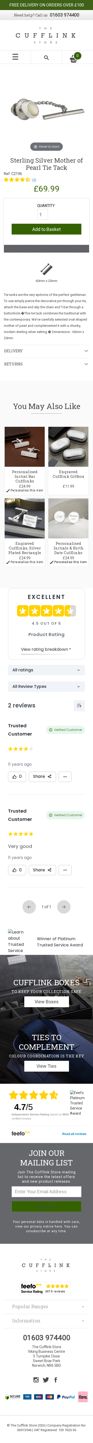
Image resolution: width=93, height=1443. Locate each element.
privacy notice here (46, 1226)
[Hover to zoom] (46, 110)
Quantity (46, 206)
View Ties (46, 1066)
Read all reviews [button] (74, 1134)
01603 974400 (64, 15)
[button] (20, 180)
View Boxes (47, 1001)
